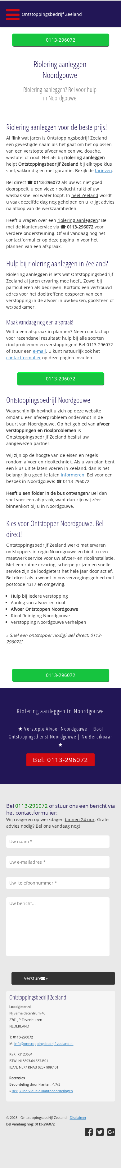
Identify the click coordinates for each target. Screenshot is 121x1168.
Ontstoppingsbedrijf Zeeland (52, 14)
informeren (72, 475)
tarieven (103, 170)
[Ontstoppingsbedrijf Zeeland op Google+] (111, 1132)
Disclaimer (78, 1117)
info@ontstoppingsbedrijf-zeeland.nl (44, 1043)
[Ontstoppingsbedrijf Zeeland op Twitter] (100, 1132)
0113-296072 (60, 40)
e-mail (39, 351)
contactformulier (23, 358)
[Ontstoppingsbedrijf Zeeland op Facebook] (89, 1132)
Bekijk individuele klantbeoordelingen (42, 1090)
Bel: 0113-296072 (60, 760)
